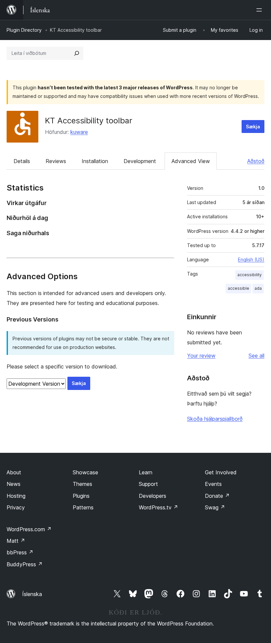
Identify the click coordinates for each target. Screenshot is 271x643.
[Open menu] (260, 10)
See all (256, 355)
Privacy (16, 507)
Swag (215, 507)
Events (213, 484)
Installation (95, 161)
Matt (16, 540)
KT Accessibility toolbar (88, 120)
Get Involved (221, 472)
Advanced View (191, 161)
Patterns (83, 507)
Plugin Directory (24, 30)
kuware (79, 132)
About (14, 472)
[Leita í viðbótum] (76, 53)
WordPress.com (29, 529)
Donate (217, 496)
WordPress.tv (158, 507)
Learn (145, 472)
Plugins (81, 496)
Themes (82, 484)
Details (22, 161)
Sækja (253, 126)
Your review (201, 355)
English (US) (251, 259)
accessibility (249, 274)
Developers (152, 496)
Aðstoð (255, 161)
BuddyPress (25, 564)
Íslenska (32, 594)
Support (148, 484)
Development (140, 161)
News (13, 484)
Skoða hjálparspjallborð (215, 418)
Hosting (16, 496)
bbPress (20, 552)
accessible (238, 288)
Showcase (85, 472)
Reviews (56, 161)
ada (258, 288)
